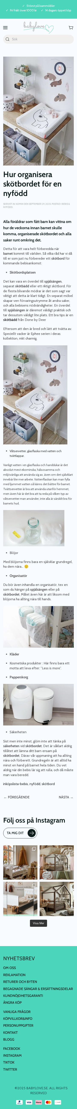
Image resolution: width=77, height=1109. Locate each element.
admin (19, 203)
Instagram (12, 1055)
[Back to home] (38, 28)
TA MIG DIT (15, 833)
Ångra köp (12, 1003)
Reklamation (14, 975)
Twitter (10, 1069)
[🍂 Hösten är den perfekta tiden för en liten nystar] (20, 862)
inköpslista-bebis (15, 784)
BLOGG (8, 1039)
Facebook (11, 1049)
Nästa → (66, 797)
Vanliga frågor (17, 1012)
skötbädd (10, 320)
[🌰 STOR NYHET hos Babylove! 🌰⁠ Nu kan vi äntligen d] (57, 899)
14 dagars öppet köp (58, 10)
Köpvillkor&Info (17, 1019)
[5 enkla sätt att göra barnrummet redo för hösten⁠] (20, 899)
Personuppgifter (18, 1025)
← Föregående (17, 797)
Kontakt (10, 1033)
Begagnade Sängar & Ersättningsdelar (38, 989)
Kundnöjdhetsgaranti (23, 996)
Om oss (9, 968)
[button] (5, 28)
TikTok (8, 1062)
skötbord (48, 784)
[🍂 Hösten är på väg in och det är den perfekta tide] (57, 862)
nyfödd (35, 784)
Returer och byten (20, 982)
